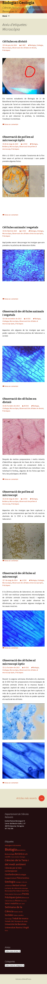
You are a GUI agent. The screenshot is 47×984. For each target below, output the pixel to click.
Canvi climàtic (15, 857)
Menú (4, 16)
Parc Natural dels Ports (21, 891)
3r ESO (28, 319)
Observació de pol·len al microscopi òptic (18, 138)
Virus (6, 930)
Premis (25, 893)
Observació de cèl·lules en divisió (24, 48)
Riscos (17, 900)
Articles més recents (29, 798)
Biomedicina (21, 850)
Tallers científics (18, 915)
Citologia (40, 45)
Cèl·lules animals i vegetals (20, 227)
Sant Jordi (21, 903)
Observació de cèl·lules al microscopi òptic (27, 233)
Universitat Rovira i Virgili (17, 927)
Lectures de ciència (12, 888)
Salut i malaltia (11, 903)
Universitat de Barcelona (15, 924)
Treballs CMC (9, 921)
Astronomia (16, 845)
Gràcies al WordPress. (23, 979)
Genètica (25, 878)
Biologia (33, 45)
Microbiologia (23, 888)
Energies (7, 878)
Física (19, 877)
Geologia (10, 881)
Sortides (9, 915)
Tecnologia (8, 919)
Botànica (5, 146)
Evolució (13, 878)
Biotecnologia (9, 854)
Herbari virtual (19, 885)
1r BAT (23, 45)
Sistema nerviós (18, 912)
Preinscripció (18, 894)
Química (19, 897)
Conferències (12, 874)
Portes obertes (9, 894)
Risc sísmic (24, 901)
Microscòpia (6, 48)
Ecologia (22, 874)
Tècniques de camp (20, 921)
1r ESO (25, 144)
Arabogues (8, 845)
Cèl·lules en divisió (14, 41)
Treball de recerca (20, 918)
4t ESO (26, 406)
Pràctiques (6, 50)
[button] (4, 188)
